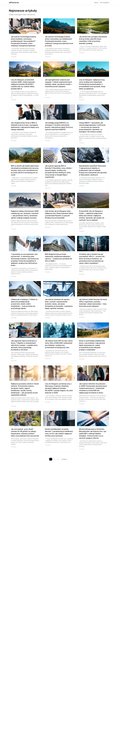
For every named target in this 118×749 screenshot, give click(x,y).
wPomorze (14, 2)
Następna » (65, 459)
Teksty (96, 2)
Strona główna (104, 2)
